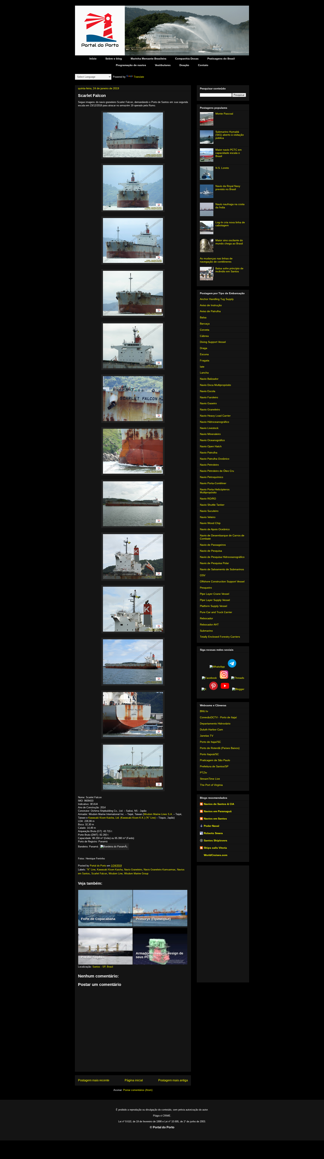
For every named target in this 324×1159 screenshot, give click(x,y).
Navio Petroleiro (209, 464)
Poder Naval (211, 825)
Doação (184, 65)
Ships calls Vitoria (215, 847)
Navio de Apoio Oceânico (215, 529)
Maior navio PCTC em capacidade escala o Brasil (228, 153)
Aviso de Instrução (211, 305)
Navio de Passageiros (213, 544)
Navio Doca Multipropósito (215, 384)
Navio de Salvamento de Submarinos (222, 569)
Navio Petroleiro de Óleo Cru (217, 470)
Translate (139, 76)
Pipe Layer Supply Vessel (215, 599)
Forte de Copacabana (98, 919)
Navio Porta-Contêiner (213, 483)
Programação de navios (131, 65)
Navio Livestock (209, 428)
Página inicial (134, 1080)
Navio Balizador (209, 378)
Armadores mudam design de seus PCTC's (159, 955)
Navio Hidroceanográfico (214, 421)
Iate (202, 366)
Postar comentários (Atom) (137, 1090)
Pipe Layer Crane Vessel (214, 593)
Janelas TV (206, 735)
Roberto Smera (213, 833)
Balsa (203, 317)
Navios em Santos (215, 818)
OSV (202, 575)
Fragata (204, 360)
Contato (203, 65)
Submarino (206, 630)
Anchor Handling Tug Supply (217, 299)
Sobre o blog (113, 58)
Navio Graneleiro (133, 869)
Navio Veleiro (207, 517)
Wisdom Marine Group (136, 873)
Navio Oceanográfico (212, 440)
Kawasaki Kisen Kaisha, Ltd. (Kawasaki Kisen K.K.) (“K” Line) (122, 817)
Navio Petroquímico (211, 477)
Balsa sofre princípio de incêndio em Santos (229, 270)
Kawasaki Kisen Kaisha (110, 869)
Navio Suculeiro (209, 510)
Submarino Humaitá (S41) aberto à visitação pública (229, 135)
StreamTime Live (210, 778)
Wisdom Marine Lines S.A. (158, 814)
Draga (203, 348)
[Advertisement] (223, 923)
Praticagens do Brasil (221, 58)
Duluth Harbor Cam (211, 729)
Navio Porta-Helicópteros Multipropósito (215, 491)
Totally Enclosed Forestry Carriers (220, 636)
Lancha (204, 372)
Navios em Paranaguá (218, 811)
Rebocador (206, 618)
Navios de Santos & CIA (219, 803)
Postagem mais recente (93, 1080)
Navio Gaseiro (208, 403)
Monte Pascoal (224, 113)
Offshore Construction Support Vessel (222, 581)
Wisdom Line (116, 873)
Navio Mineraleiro (210, 433)
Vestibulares (163, 65)
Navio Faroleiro (209, 397)
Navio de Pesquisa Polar (214, 563)
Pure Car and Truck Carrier (216, 612)
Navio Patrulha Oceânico (214, 458)
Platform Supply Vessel (213, 605)
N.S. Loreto (222, 167)
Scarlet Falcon (99, 873)
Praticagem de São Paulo (215, 760)
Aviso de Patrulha (210, 311)
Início (93, 58)
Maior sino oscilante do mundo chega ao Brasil (229, 242)
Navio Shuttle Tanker (212, 504)
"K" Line (91, 869)
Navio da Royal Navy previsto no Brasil (227, 188)
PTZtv (203, 772)
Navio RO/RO (208, 498)
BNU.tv (204, 711)
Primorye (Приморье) (153, 919)
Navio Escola (207, 391)
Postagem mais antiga (173, 1080)
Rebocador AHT (209, 624)
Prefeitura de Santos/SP (214, 766)
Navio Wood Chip (210, 523)
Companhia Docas (187, 58)
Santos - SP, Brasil (102, 966)
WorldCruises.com (215, 855)
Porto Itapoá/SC (209, 754)
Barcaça (205, 323)
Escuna (204, 354)
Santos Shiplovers (215, 840)
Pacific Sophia (92, 957)
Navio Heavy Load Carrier (215, 415)
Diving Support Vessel (213, 341)
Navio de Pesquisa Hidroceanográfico (222, 556)
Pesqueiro (206, 587)
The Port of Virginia (211, 784)
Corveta (204, 329)
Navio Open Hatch (211, 446)
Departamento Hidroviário (215, 723)
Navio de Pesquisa (211, 550)
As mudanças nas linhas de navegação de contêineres (216, 260)
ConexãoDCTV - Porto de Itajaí (218, 717)
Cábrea (204, 335)
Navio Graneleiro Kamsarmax (160, 869)
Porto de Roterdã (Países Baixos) (220, 748)
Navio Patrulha (208, 452)
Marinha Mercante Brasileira (148, 58)
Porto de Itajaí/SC (210, 741)
